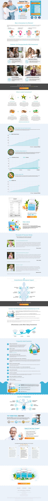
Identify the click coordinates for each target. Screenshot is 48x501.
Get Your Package (24, 88)
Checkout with (34, 3)
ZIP (31, 9)
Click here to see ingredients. (13, 352)
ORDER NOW (32, 216)
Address (32, 8)
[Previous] (18, 455)
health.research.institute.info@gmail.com (24, 494)
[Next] (29, 455)
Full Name (32, 5)
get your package (29, 438)
